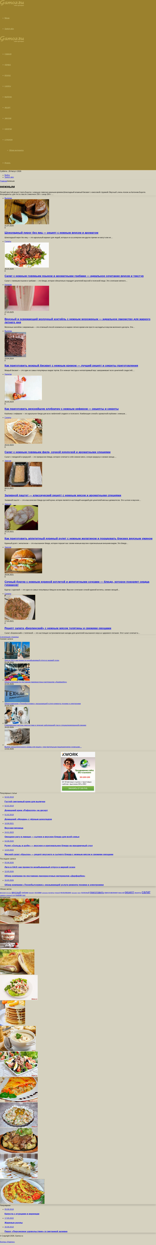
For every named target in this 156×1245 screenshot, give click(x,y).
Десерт (7, 107)
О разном (8, 140)
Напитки (8, 129)
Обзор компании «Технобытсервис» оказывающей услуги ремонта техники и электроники (43, 704)
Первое (8, 65)
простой (121, 893)
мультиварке (65, 893)
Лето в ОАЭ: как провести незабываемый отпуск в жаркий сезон (32, 660)
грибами (24, 893)
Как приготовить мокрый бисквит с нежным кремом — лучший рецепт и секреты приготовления (71, 365)
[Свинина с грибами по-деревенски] (19, 1152)
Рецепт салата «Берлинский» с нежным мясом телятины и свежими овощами (58, 628)
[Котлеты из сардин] (19, 923)
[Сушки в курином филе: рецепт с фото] (17, 974)
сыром (18, 895)
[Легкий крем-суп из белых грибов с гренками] (18, 1050)
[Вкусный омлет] (22, 1203)
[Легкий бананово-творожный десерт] (19, 1178)
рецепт (129, 892)
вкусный (16, 892)
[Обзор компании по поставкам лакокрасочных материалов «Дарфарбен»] (17, 680)
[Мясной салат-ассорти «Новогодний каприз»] (19, 999)
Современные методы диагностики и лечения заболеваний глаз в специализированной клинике (45, 725)
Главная (3, 181)
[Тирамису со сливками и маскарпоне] (9, 948)
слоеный (9, 895)
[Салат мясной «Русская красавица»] (19, 1127)
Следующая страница (9, 637)
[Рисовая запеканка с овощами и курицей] (19, 1101)
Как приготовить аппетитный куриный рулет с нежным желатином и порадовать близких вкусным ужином (78, 538)
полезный (85, 893)
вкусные (8, 892)
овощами (74, 892)
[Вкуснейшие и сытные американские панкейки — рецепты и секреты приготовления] (12, 1025)
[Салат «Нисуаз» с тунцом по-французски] (19, 1076)
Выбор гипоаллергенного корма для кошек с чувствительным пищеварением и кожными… (43, 747)
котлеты (51, 893)
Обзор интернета (16, 150)
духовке (38, 893)
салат (146, 892)
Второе (8, 75)
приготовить (97, 892)
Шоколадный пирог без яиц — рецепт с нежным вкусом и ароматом (51, 232)
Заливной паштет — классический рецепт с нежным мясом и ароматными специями (63, 495)
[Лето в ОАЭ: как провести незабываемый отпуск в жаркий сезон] (17, 658)
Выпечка (8, 97)
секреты (3, 895)
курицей (57, 893)
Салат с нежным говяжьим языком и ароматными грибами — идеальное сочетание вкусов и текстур (74, 275)
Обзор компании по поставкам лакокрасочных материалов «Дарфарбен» (36, 682)
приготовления (111, 893)
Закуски (8, 118)
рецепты (138, 893)
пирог (79, 892)
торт (23, 895)
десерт (31, 893)
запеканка (45, 892)
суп (13, 895)
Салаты (8, 86)
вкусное (3, 893)
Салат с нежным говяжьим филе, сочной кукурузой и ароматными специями (58, 452)
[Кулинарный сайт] (12, 5)
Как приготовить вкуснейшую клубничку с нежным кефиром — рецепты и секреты (62, 408)
